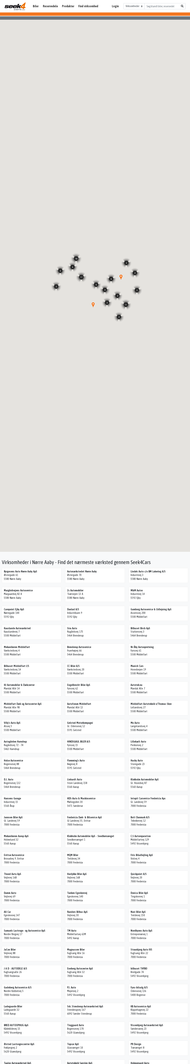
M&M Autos (137, 590)
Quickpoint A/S (139, 874)
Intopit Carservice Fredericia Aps (148, 798)
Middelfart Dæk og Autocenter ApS (23, 703)
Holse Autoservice (13, 760)
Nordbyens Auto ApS (141, 930)
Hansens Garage (12, 798)
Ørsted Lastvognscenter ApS (19, 1044)
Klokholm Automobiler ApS (145, 779)
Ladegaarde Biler (13, 1006)
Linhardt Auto (74, 779)
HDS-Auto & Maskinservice (81, 798)
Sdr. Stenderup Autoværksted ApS (85, 1006)
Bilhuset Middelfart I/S (16, 666)
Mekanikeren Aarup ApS (16, 836)
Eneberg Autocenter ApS (80, 968)
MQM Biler (72, 855)
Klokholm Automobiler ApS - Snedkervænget (90, 836)
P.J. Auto (71, 987)
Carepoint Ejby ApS (14, 609)
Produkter (68, 6)
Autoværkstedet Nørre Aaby (82, 571)
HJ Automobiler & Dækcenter (19, 684)
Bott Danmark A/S (140, 817)
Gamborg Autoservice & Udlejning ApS (151, 609)
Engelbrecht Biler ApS (78, 684)
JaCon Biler (10, 949)
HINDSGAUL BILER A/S (78, 741)
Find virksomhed (88, 6)
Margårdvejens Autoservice (18, 590)
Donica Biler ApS (139, 892)
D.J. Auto (8, 779)
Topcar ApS (73, 1044)
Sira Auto (72, 628)
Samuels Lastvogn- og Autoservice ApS (24, 930)
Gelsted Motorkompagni (80, 722)
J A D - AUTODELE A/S (15, 968)
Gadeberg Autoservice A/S (18, 987)
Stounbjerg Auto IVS (141, 949)
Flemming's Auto (76, 760)
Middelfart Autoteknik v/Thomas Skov (151, 703)
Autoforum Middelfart (79, 703)
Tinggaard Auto (75, 1025)
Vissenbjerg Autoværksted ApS (147, 1025)
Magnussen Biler (76, 949)
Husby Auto (137, 760)
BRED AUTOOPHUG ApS (16, 1025)
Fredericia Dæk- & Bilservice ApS (84, 817)
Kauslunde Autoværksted (17, 628)
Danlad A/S (73, 609)
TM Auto (71, 930)
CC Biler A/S (73, 666)
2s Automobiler (75, 590)
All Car (7, 911)
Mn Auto (135, 722)
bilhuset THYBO (139, 968)
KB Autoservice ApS (141, 1006)
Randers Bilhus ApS (77, 911)
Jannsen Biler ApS (13, 817)
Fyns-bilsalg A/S (139, 987)
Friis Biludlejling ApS (142, 855)
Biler (36, 6)
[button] (93, 305)
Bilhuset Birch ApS (140, 628)
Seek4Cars (15, 6)
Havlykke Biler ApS (77, 874)
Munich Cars (137, 666)
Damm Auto (10, 892)
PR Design (136, 1044)
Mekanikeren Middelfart (17, 647)
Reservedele (50, 6)
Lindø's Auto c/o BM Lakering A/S (148, 571)
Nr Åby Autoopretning (142, 647)
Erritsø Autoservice (14, 855)
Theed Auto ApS (12, 874)
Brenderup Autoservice (79, 647)
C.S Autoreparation (141, 836)
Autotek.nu (136, 684)
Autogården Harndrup (15, 741)
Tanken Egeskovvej (77, 892)
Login (115, 6)
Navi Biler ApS (138, 911)
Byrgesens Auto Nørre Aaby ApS (20, 571)
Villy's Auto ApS (12, 722)
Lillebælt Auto (138, 741)
